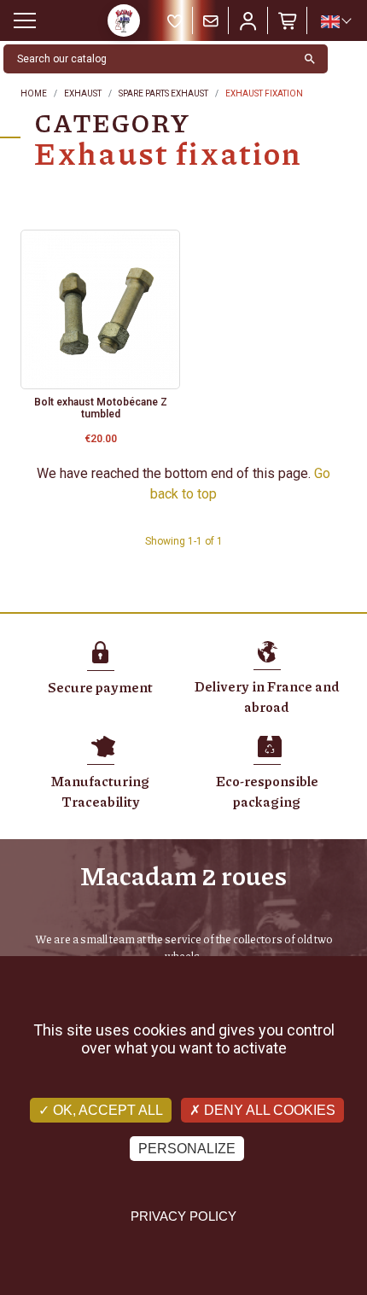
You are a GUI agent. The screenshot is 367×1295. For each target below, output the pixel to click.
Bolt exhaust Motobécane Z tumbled (100, 408)
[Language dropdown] (335, 21)
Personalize (187, 1148)
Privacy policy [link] (183, 1216)
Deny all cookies (268, 1110)
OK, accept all (106, 1110)
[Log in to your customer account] (248, 20)
